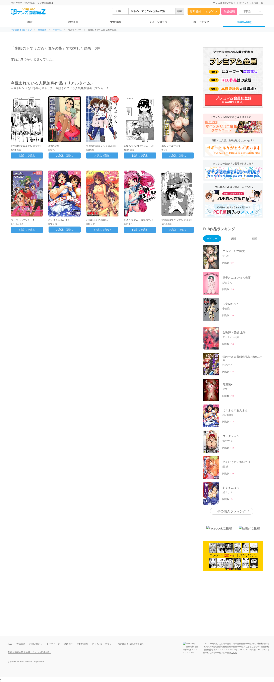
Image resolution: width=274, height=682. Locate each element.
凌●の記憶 (53, 145)
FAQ (10, 643)
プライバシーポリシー (103, 643)
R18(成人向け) (244, 22)
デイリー (212, 238)
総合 (30, 22)
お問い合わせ (36, 643)
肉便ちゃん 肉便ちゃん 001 (139, 145)
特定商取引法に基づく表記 (131, 643)
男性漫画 (73, 22)
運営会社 (68, 643)
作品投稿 (229, 11)
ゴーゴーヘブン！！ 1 (22, 220)
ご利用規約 (82, 643)
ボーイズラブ (201, 22)
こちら (234, 652)
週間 (233, 238)
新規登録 (195, 11)
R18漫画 (42, 29)
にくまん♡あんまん (59, 220)
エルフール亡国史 (171, 145)
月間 (254, 238)
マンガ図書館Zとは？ (224, 2)
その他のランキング (231, 511)
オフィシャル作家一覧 (251, 2)
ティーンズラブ (158, 22)
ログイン (211, 11)
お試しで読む (26, 155)
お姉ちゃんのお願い (97, 220)
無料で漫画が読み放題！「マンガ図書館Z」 (29, 652)
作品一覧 (57, 29)
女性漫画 (115, 22)
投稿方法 (20, 643)
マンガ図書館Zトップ (21, 29)
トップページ (53, 643)
